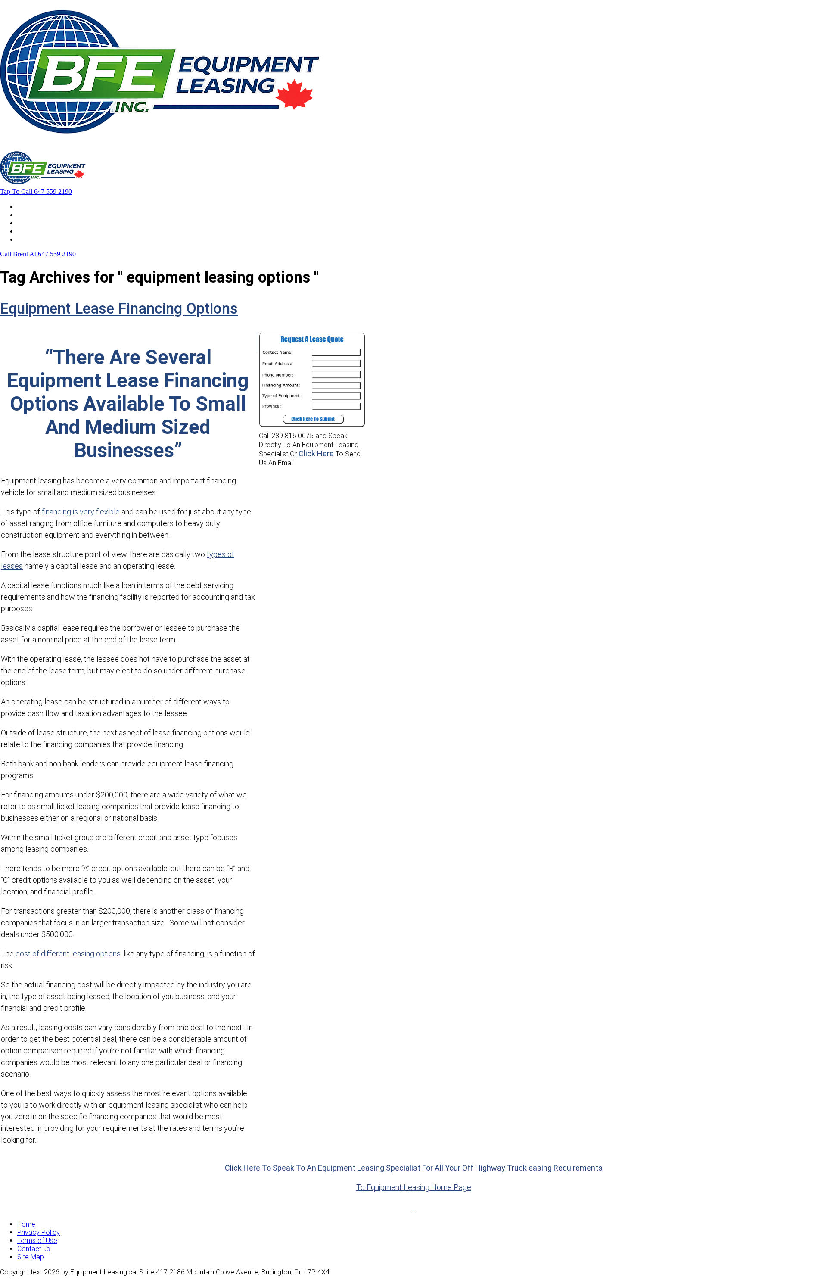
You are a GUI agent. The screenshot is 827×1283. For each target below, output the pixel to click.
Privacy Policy (38, 1232)
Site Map (30, 1257)
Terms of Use (37, 1240)
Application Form (42, 231)
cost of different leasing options (68, 953)
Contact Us (34, 239)
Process (30, 223)
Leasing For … (37, 215)
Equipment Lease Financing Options (119, 309)
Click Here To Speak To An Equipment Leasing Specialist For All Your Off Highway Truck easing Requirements (414, 1167)
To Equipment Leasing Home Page (413, 1187)
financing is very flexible (81, 511)
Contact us (33, 1249)
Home (26, 206)
